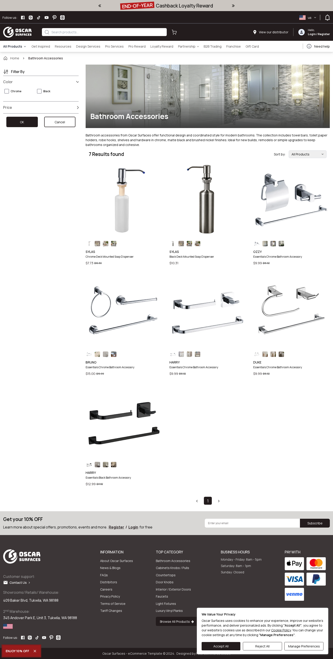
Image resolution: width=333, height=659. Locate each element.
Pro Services (114, 46)
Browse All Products (175, 621)
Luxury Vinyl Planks (169, 610)
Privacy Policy (110, 596)
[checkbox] (6, 91)
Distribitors (108, 582)
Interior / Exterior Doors (173, 589)
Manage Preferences (304, 646)
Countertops (166, 575)
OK (22, 122)
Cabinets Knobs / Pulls (172, 568)
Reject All (262, 646)
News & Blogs (110, 568)
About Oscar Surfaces (116, 561)
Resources (63, 46)
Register (324, 34)
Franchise (233, 46)
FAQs (104, 575)
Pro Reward (137, 46)
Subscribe (315, 523)
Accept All (221, 646)
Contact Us (19, 582)
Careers (106, 589)
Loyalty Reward (161, 46)
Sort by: (279, 154)
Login (312, 34)
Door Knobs (165, 582)
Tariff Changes (111, 610)
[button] (197, 501)
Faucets (162, 596)
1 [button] (208, 501)
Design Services (88, 46)
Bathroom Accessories (173, 561)
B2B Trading (213, 46)
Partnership (186, 46)
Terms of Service (112, 603)
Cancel (60, 122)
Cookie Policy (281, 630)
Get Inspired (40, 46)
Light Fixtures (166, 603)
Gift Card (252, 46)
